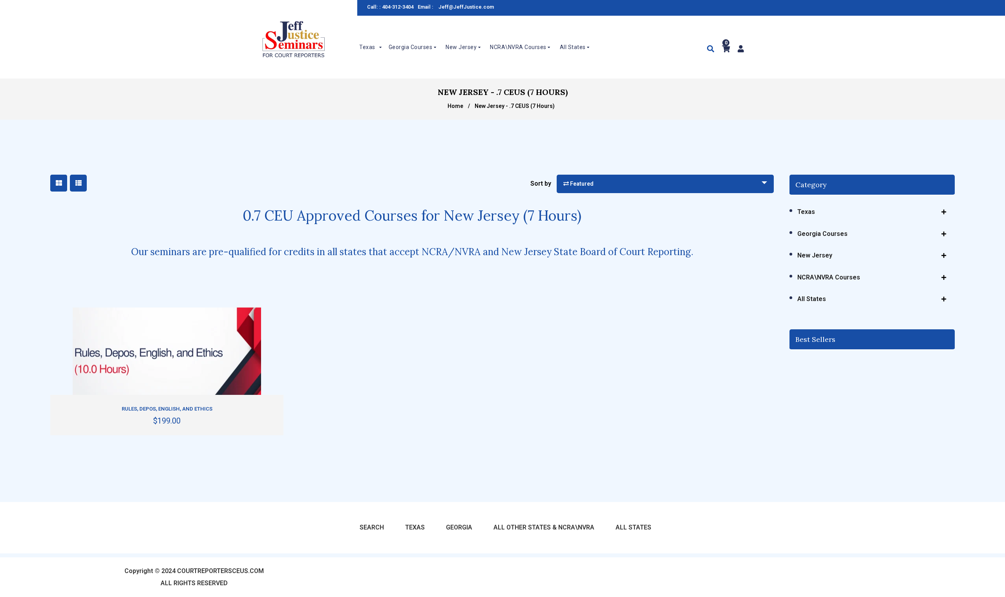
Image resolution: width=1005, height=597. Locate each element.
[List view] (78, 183)
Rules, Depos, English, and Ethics (167, 409)
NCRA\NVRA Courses (828, 277)
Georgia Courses (822, 233)
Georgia (459, 527)
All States (811, 299)
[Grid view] (58, 183)
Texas (806, 211)
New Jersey (814, 255)
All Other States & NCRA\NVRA (543, 527)
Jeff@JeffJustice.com (466, 7)
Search (372, 527)
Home (455, 106)
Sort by (540, 183)
